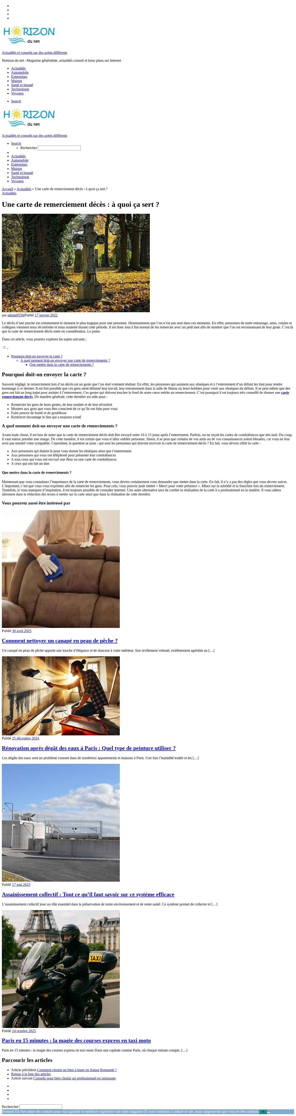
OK (263, 1111)
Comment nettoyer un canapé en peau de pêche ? (60, 641)
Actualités (24, 189)
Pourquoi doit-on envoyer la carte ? (36, 356)
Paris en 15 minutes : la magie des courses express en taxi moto (76, 1040)
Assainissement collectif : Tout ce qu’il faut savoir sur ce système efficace (88, 894)
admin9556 (15, 315)
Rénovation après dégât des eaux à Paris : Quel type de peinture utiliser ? (89, 748)
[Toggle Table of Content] (5, 348)
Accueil (7, 189)
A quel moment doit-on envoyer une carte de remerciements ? (65, 360)
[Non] (269, 1112)
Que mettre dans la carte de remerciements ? (62, 365)
